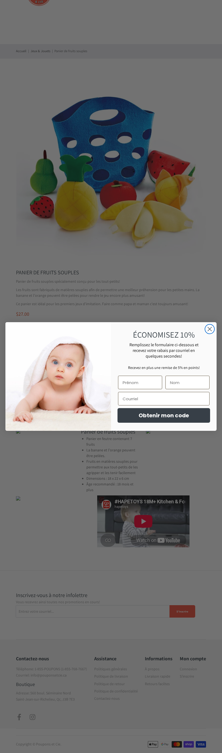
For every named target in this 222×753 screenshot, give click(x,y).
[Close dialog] (209, 329)
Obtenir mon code (164, 415)
